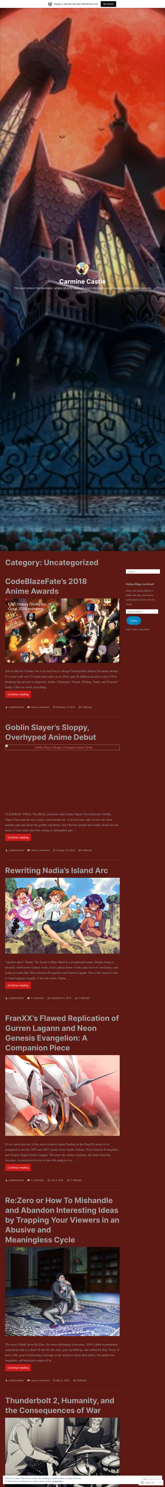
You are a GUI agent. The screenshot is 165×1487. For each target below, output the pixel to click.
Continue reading (17, 695)
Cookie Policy (57, 1481)
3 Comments (37, 998)
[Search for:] (143, 571)
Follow (133, 620)
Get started (108, 4)
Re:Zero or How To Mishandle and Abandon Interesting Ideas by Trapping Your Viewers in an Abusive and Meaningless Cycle (62, 1220)
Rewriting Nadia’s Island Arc (56, 870)
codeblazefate (16, 707)
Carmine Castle (82, 281)
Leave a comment (40, 707)
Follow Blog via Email (140, 584)
